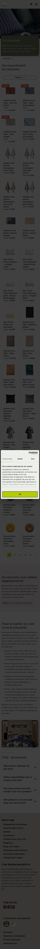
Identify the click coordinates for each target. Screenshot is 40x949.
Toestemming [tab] (7, 459)
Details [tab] (20, 459)
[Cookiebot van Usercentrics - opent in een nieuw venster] (29, 453)
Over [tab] (33, 459)
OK (20, 494)
